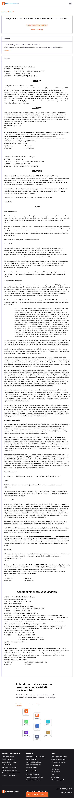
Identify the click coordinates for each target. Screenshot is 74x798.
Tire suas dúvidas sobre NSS (34, 777)
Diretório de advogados (33, 765)
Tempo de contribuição (9, 767)
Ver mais (6, 50)
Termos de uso (55, 777)
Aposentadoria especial (9, 770)
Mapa (52, 774)
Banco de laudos (31, 759)
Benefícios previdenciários (59, 756)
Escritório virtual (31, 767)
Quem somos (55, 769)
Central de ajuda (55, 772)
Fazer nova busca (6, 12)
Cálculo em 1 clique (8, 756)
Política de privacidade (57, 780)
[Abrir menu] (70, 3)
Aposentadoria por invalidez (10, 773)
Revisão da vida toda (8, 759)
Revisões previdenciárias (58, 759)
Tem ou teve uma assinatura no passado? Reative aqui (27, 705)
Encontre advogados (32, 774)
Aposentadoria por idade (9, 775)
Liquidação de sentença (9, 762)
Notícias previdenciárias (33, 780)
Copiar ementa (36, 30)
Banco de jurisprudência (33, 762)
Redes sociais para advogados (35, 756)
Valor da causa (6, 765)
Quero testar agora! (36, 794)
